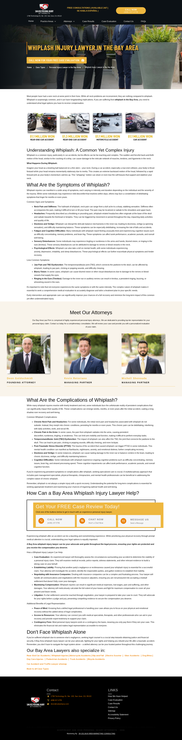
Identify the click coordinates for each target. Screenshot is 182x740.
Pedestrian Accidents (56, 659)
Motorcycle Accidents (80, 655)
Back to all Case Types (38, 668)
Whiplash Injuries (60, 655)
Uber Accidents (132, 655)
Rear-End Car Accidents (38, 655)
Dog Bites (147, 655)
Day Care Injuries (35, 659)
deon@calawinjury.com (60, 704)
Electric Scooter (114, 655)
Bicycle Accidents (96, 659)
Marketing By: (91, 734)
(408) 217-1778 (56, 700)
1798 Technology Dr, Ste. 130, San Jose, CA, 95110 (44, 16)
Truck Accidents (77, 659)
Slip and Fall (98, 655)
